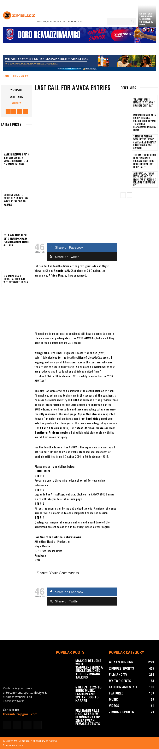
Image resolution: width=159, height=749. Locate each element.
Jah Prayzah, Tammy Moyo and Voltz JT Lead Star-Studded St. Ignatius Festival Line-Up (144, 179)
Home (6, 76)
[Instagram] (13, 111)
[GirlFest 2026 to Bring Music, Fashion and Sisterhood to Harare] (16, 181)
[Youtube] (25, 111)
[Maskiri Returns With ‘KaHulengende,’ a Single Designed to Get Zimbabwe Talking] (16, 140)
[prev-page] (123, 195)
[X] (19, 111)
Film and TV (20, 76)
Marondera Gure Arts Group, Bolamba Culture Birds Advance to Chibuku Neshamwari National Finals (145, 122)
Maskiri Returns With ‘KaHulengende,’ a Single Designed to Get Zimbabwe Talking (17, 159)
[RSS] (27, 725)
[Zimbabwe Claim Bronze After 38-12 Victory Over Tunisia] (16, 261)
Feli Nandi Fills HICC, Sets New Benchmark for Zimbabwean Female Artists (16, 240)
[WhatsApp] (79, 180)
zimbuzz (16, 103)
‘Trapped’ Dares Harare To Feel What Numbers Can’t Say (144, 102)
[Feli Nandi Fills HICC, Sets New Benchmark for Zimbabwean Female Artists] (16, 221)
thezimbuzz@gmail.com (20, 714)
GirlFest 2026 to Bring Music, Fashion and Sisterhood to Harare (146, 19)
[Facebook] (8, 111)
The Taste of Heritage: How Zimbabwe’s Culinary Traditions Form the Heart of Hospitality (145, 161)
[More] (92, 180)
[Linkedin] (17, 725)
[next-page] (129, 195)
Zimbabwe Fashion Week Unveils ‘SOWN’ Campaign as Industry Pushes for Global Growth (144, 142)
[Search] (132, 21)
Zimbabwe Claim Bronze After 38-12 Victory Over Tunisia (16, 279)
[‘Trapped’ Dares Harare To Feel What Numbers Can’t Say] (126, 102)
